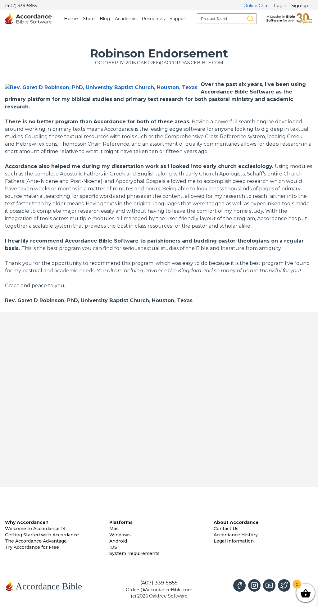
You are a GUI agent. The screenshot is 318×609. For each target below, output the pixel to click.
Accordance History (236, 535)
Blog (105, 18)
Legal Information (234, 541)
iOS (113, 547)
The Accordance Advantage (36, 541)
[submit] (250, 18)
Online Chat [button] (256, 5)
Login (280, 5)
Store (89, 18)
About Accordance (236, 522)
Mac (114, 528)
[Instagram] (254, 585)
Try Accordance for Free (32, 547)
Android (118, 541)
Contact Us (226, 528)
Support (178, 18)
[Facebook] (239, 585)
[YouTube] (269, 585)
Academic (126, 18)
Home (71, 18)
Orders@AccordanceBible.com (159, 590)
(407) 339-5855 (21, 5)
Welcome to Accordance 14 (35, 528)
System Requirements (134, 553)
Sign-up (299, 5)
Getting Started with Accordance (42, 535)
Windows (120, 535)
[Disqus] (159, 399)
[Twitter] (284, 585)
